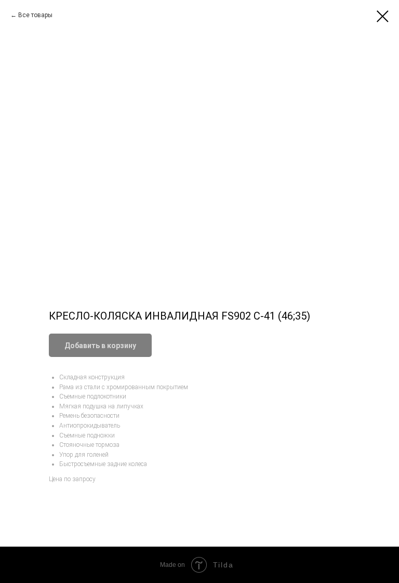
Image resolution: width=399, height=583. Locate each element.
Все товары (35, 15)
